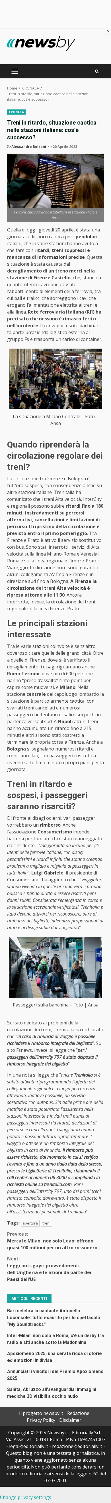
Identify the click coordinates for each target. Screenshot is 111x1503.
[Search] (97, 71)
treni (46, 1223)
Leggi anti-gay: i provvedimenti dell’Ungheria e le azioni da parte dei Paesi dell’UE (49, 1269)
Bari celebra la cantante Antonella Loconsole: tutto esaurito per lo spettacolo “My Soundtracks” (53, 1317)
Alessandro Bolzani (28, 146)
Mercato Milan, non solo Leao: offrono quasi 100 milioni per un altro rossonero (52, 1241)
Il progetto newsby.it (41, 1413)
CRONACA (16, 112)
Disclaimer (70, 1420)
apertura (30, 1223)
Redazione (78, 1413)
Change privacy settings (25, 1497)
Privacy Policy (41, 1420)
